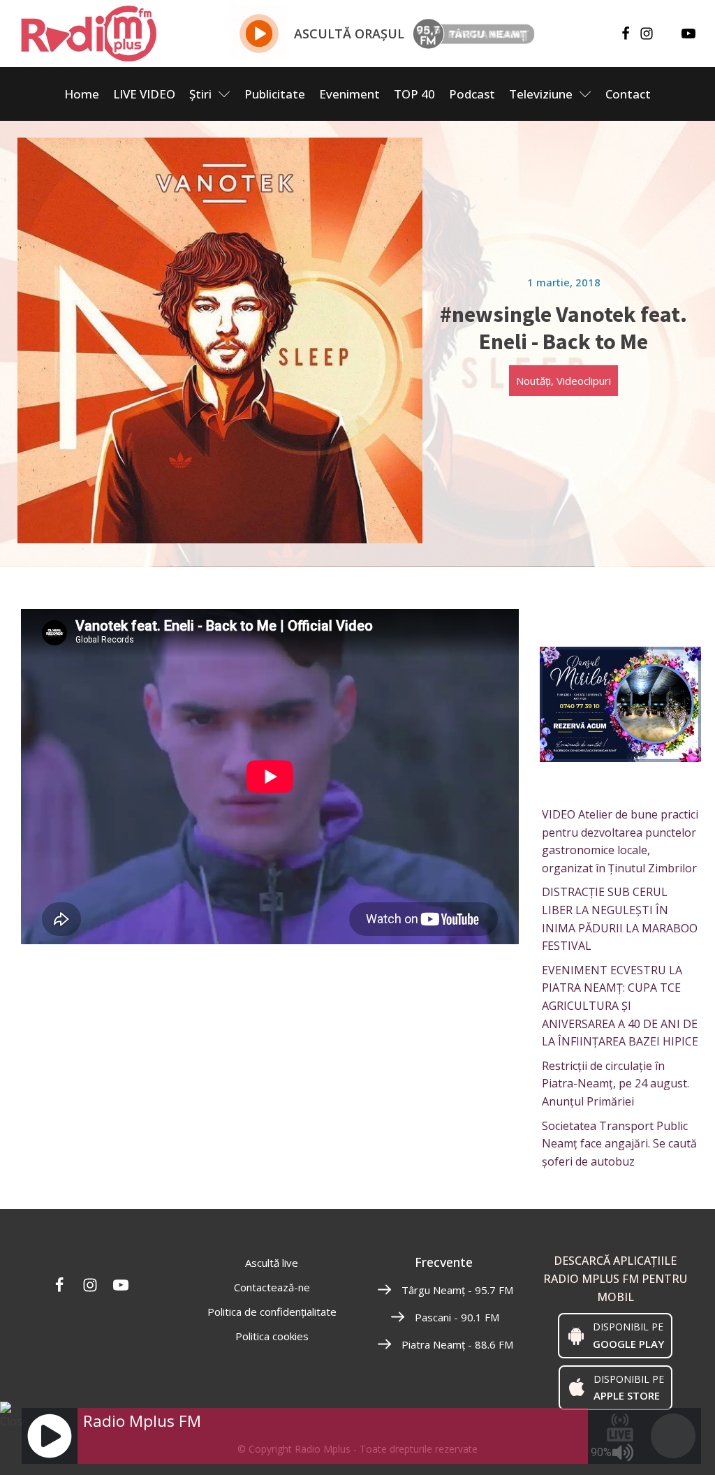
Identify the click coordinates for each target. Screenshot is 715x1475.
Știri (200, 94)
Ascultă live (271, 1263)
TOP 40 (414, 94)
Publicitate (274, 94)
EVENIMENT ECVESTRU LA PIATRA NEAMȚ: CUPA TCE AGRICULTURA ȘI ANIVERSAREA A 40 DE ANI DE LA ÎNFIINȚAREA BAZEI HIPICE (620, 1005)
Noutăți (533, 381)
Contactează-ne (272, 1287)
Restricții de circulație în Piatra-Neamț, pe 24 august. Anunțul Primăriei (615, 1083)
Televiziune (541, 94)
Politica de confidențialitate (272, 1312)
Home (81, 94)
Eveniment (349, 94)
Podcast (472, 94)
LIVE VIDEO (144, 94)
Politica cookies (272, 1336)
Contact (628, 94)
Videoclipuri (583, 381)
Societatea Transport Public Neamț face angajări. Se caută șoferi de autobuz (619, 1143)
